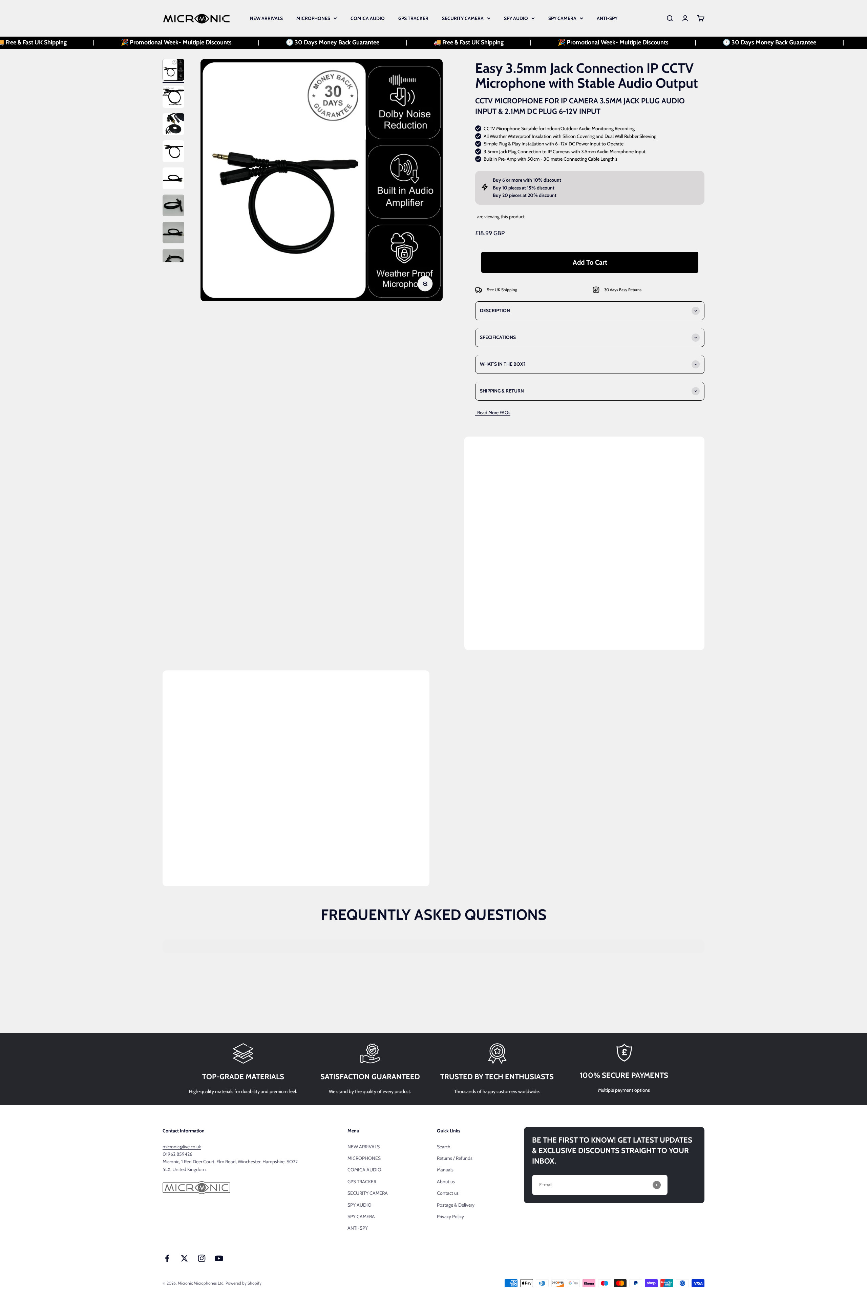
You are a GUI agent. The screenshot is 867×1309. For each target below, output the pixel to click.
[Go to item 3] (173, 125)
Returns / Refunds (454, 1158)
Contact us (448, 1193)
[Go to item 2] (173, 98)
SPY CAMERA (562, 18)
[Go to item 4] (173, 152)
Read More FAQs (492, 412)
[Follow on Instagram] (201, 1258)
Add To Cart (590, 262)
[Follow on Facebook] (167, 1258)
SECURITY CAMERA (463, 18)
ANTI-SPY (607, 18)
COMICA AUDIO (368, 18)
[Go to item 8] (173, 261)
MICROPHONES (313, 18)
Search (443, 1147)
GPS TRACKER (413, 18)
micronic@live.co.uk (182, 1147)
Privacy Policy (450, 1216)
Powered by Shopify (243, 1283)
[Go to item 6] (173, 206)
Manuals (445, 1170)
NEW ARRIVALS (266, 18)
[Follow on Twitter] (184, 1258)
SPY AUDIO (516, 18)
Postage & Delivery (455, 1205)
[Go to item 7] (173, 233)
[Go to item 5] (173, 179)
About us (446, 1182)
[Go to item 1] (173, 71)
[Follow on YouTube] (219, 1258)
